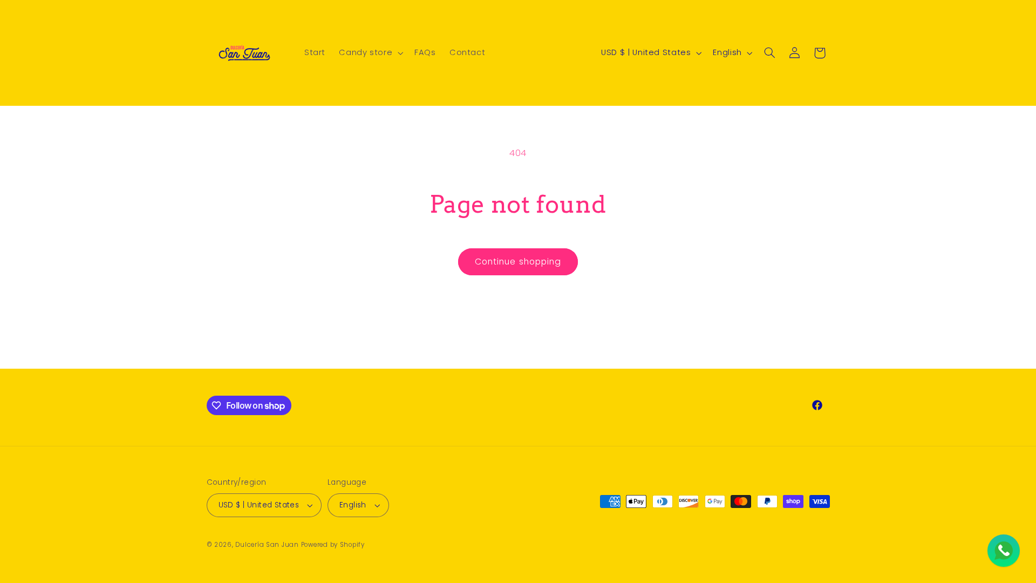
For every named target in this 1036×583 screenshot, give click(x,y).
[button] (370, 53)
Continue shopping (518, 261)
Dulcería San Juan (267, 544)
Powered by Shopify (333, 544)
